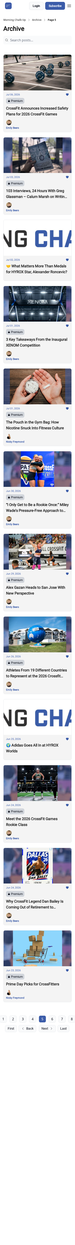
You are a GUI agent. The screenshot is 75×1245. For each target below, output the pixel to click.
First (11, 1028)
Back (30, 1028)
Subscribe (55, 5)
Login (36, 5)
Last (63, 1028)
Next (44, 1028)
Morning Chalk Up (14, 20)
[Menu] (69, 5)
